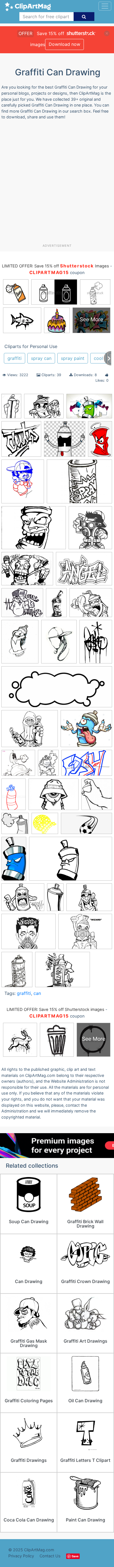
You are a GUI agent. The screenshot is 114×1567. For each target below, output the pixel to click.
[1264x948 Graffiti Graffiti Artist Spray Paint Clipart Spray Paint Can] (30, 731)
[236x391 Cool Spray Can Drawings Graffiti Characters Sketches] (56, 605)
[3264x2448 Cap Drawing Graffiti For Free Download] (43, 408)
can (37, 993)
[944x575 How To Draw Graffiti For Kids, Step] (87, 765)
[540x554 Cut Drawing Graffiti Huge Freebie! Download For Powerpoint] (21, 441)
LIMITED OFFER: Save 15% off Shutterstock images (55, 1009)
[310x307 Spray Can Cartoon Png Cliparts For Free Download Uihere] (64, 441)
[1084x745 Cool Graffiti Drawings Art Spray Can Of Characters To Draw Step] (84, 571)
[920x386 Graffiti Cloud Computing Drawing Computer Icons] (57, 689)
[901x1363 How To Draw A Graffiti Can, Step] (13, 797)
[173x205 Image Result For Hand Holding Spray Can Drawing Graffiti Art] (97, 796)
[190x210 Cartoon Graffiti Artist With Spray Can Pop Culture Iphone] (90, 530)
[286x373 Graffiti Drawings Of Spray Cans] (17, 972)
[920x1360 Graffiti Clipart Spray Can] (96, 643)
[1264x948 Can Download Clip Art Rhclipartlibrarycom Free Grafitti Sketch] (28, 934)
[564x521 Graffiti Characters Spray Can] (18, 765)
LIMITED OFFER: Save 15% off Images (55, 266)
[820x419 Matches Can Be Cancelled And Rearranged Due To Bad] (86, 826)
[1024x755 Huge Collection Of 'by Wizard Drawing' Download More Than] (53, 797)
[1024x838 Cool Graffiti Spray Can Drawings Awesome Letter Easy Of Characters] (22, 605)
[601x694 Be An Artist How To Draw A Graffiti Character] (23, 484)
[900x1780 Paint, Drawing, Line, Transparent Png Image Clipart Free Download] (14, 861)
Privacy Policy (21, 1555)
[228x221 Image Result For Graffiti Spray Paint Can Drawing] (15, 826)
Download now (64, 44)
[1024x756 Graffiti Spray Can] (62, 972)
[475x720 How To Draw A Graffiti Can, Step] (48, 765)
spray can (41, 358)
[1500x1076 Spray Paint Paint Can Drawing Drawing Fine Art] (89, 900)
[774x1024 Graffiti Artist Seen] (20, 644)
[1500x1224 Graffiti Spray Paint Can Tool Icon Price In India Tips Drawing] (86, 731)
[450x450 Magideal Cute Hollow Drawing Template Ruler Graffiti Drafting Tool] (45, 826)
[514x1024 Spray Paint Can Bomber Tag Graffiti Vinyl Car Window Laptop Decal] (55, 900)
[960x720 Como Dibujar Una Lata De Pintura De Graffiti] (27, 571)
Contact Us (50, 1555)
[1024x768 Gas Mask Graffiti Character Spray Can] (85, 934)
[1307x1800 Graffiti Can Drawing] (59, 644)
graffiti (14, 358)
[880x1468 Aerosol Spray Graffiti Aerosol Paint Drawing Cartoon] (100, 441)
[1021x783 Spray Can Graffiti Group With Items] (23, 900)
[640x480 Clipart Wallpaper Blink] (79, 484)
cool (98, 358)
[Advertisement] (57, 184)
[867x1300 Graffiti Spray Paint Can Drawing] (11, 408)
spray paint (72, 358)
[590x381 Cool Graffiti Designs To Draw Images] (89, 408)
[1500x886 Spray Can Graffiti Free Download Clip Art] (70, 861)
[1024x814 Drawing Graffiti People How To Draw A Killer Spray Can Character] (91, 605)
